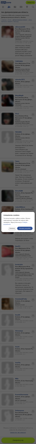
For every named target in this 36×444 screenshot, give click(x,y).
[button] (12, 228)
